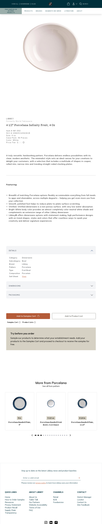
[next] (69, 435)
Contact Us (81, 502)
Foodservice (58, 502)
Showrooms (25, 4)
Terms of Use (34, 507)
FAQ (31, 510)
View (24, 276)
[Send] (79, 478)
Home (7, 497)
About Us (33, 497)
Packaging (14, 295)
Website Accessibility (38, 505)
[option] (51, 47)
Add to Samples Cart (26, 316)
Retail (55, 497)
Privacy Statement (13, 505)
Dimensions (15, 286)
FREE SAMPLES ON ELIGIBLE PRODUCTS (11, 11)
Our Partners (34, 502)
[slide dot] (35, 435)
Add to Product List (74, 316)
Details (13, 251)
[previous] (32, 435)
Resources (9, 502)
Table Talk (33, 499)
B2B (55, 499)
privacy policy (41, 483)
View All (15, 4)
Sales (34, 4)
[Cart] (68, 4)
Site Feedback (83, 505)
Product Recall (11, 507)
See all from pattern (51, 386)
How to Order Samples (15, 499)
